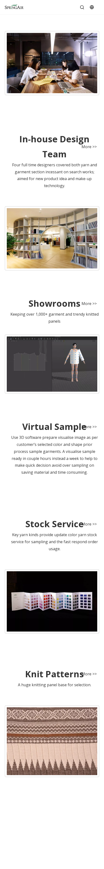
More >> (89, 147)
